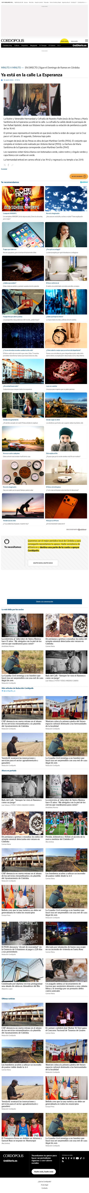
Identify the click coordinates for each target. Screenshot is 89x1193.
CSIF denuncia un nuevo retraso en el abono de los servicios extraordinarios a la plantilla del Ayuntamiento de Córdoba (21, 723)
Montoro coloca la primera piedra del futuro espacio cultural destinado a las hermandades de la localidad (66, 723)
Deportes (24, 45)
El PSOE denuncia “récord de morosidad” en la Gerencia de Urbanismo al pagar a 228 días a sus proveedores (22, 949)
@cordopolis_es (9, 691)
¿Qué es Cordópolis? (44, 1181)
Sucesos (26, 2)
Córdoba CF (74, 2)
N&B (59, 45)
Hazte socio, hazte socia (43, 563)
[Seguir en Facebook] (68, 1158)
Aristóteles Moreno (8, 646)
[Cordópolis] (15, 1155)
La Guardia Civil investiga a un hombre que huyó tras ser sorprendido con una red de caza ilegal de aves (22, 678)
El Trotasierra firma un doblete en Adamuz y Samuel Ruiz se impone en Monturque (22, 1139)
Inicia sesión (74, 41)
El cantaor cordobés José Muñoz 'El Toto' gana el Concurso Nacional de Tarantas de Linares (66, 1029)
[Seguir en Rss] (63, 1161)
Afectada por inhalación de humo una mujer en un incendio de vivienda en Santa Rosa (66, 948)
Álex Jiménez (50, 842)
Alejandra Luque (7, 989)
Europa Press (6, 915)
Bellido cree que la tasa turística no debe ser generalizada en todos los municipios (21, 911)
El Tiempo (42, 45)
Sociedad (4, 169)
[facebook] (9, 165)
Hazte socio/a (64, 41)
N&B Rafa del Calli (19, 2)
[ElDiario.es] (80, 45)
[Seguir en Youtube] (77, 1158)
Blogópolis (33, 45)
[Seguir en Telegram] (71, 1158)
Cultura (16, 45)
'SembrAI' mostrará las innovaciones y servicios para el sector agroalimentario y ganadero (20, 760)
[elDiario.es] (15, 1160)
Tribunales (46, 2)
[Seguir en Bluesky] (63, 1158)
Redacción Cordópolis (9, 683)
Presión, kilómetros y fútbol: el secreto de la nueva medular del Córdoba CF (65, 837)
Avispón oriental (39, 2)
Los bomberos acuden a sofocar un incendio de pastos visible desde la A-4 (65, 874)
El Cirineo (52, 45)
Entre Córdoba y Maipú (55, 2)
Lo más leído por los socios (13, 609)
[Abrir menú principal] (86, 41)
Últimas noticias (8, 999)
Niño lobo (31, 2)
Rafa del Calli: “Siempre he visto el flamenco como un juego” (65, 676)
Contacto (45, 1188)
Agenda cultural (66, 2)
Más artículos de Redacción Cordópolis (17, 688)
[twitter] (5, 165)
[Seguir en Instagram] (74, 1158)
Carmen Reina (50, 646)
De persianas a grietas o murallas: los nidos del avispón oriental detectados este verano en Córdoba (66, 641)
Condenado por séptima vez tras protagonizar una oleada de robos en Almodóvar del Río (22, 984)
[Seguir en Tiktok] (81, 1158)
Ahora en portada (9, 771)
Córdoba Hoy (7, 45)
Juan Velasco (50, 681)
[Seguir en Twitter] (66, 1158)
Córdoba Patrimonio (82, 2)
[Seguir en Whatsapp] (84, 1158)
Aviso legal (44, 1185)
